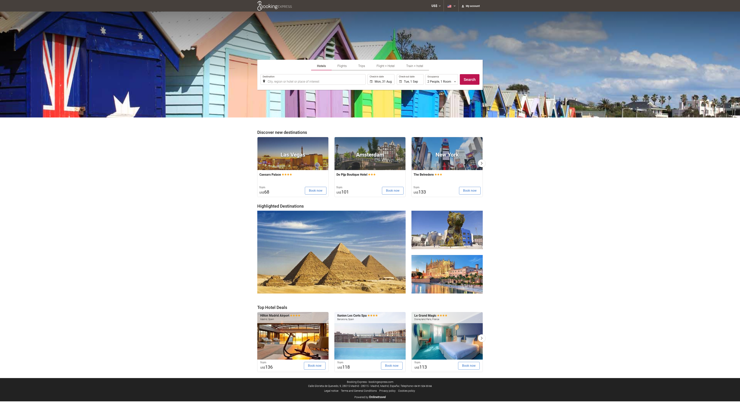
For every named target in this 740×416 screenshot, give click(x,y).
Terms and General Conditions (359, 390)
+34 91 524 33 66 (422, 386)
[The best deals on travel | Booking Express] (274, 6)
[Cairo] (331, 252)
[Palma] (447, 274)
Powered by (370, 397)
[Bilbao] (447, 230)
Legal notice (331, 390)
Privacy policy (387, 390)
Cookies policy (406, 390)
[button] (436, 6)
